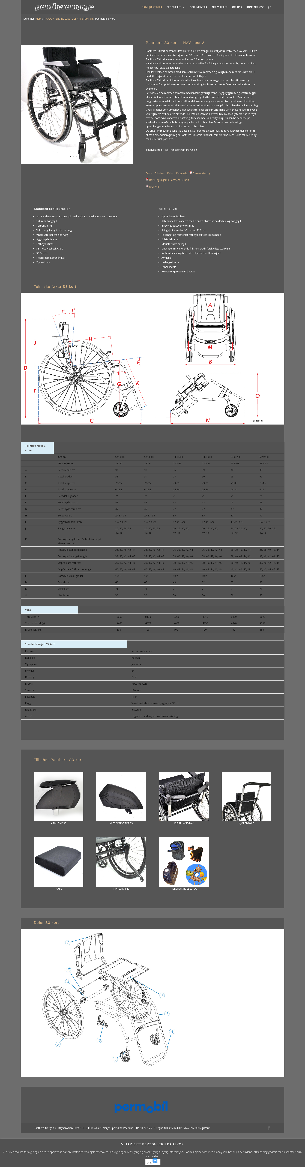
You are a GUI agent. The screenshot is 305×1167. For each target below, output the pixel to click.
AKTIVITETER (220, 7)
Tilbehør (159, 173)
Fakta (149, 173)
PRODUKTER (174, 7)
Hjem (38, 18)
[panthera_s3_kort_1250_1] (77, 162)
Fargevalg (181, 173)
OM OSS (237, 7)
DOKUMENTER (198, 7)
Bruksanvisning (201, 173)
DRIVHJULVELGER (152, 7)
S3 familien (86, 18)
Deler (170, 173)
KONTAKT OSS (255, 7)
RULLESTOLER (69, 18)
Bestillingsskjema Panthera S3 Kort (169, 180)
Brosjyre (154, 186)
